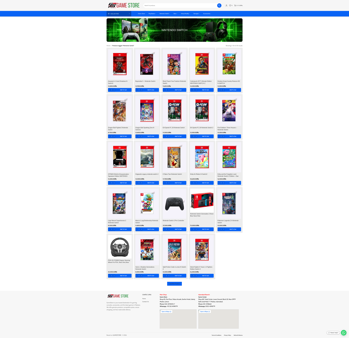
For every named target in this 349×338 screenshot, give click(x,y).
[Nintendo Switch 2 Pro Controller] (174, 204)
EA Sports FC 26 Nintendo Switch (174, 127)
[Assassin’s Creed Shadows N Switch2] (120, 64)
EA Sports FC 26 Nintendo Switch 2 (201, 127)
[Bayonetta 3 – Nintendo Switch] (147, 64)
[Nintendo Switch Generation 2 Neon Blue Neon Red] (202, 200)
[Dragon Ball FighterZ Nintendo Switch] (120, 111)
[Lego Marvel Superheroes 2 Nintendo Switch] (120, 204)
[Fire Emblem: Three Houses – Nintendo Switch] (229, 111)
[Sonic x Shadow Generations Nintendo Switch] (147, 250)
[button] (120, 90)
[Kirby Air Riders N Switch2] (202, 157)
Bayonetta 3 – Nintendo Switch (145, 81)
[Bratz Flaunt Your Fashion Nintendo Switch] (174, 64)
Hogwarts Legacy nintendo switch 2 (146, 174)
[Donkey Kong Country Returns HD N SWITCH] (229, 64)
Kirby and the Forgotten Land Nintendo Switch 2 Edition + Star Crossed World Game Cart (228, 176)
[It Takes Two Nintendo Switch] (174, 157)
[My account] (226, 5)
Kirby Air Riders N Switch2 (198, 174)
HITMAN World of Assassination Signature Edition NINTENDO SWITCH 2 (118, 176)
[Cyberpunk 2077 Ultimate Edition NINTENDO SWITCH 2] (202, 64)
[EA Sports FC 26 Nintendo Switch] (174, 111)
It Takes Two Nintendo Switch (172, 174)
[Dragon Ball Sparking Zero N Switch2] (147, 111)
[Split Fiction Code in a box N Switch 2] (174, 250)
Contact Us (145, 301)
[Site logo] (124, 5)
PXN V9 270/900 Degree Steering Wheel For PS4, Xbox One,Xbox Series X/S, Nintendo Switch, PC (119, 262)
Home (108, 46)
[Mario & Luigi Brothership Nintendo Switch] (147, 204)
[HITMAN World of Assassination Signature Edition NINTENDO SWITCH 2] (120, 157)
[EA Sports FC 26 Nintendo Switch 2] (202, 111)
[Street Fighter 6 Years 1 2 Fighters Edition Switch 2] (202, 250)
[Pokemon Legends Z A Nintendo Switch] (229, 204)
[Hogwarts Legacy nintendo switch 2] (147, 157)
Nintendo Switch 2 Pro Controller (173, 220)
